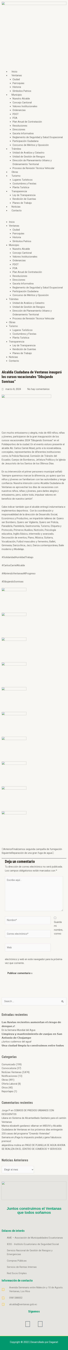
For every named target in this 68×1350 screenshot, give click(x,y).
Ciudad (16, 79)
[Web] (28, 948)
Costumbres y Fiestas (24, 183)
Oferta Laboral (9, 1083)
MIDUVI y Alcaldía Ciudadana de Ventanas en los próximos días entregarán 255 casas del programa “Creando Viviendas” (32, 1129)
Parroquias (18, 83)
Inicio (14, 71)
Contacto (17, 210)
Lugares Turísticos (23, 179)
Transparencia (19, 191)
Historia (17, 86)
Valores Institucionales (25, 106)
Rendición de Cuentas (24, 198)
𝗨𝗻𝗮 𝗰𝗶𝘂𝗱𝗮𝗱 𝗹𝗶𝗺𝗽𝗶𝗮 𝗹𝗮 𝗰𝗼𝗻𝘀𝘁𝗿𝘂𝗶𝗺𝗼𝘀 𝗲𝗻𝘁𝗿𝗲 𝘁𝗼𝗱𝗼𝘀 (33, 1045)
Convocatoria (9, 1068)
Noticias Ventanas (11, 1072)
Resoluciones (20, 125)
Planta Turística (21, 187)
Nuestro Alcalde (21, 98)
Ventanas (17, 75)
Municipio (17, 94)
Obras (15, 171)
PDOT (16, 114)
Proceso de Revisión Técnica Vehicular (33, 168)
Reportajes (7, 1091)
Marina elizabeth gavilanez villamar (20, 1125)
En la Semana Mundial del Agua (18, 1030)
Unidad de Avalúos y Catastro (28, 152)
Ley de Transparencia (24, 195)
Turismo (16, 175)
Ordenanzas (19, 110)
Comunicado (8, 1064)
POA (15, 117)
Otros (5, 1087)
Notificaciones (9, 1076)
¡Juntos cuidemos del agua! (16, 1041)
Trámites (16, 148)
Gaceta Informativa (23, 133)
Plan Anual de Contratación (27, 121)
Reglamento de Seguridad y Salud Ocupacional (38, 137)
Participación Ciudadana (25, 141)
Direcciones (19, 129)
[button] (34, 218)
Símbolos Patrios (22, 90)
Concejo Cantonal (22, 102)
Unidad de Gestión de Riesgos (29, 156)
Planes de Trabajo (22, 202)
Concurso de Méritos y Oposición (31, 145)
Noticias (16, 206)
